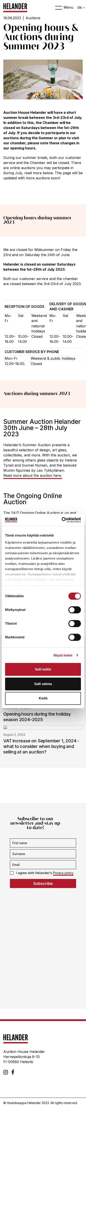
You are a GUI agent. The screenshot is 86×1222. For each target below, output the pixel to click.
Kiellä (43, 698)
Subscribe (43, 883)
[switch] (74, 609)
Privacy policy (63, 873)
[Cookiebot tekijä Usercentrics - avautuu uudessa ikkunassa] (62, 520)
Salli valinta (43, 684)
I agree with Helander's (44, 873)
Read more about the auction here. (32, 475)
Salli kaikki (43, 669)
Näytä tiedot (63, 655)
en (80, 8)
